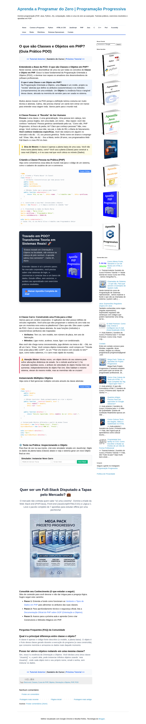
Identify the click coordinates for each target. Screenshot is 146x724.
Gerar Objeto (82, 462)
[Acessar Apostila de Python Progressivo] (111, 76)
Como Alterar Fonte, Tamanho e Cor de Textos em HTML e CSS (115, 265)
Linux (24, 32)
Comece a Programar (37, 27)
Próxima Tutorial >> (75, 672)
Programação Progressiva (107, 468)
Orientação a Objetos (62, 682)
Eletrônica (41, 32)
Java (88, 27)
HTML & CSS (61, 27)
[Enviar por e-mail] (26, 679)
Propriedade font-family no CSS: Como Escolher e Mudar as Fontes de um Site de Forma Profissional (112, 444)
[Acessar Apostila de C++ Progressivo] (111, 250)
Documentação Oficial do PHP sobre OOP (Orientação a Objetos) (53, 612)
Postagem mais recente (29, 699)
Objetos (52, 682)
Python (50, 27)
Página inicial (56, 699)
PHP (81, 27)
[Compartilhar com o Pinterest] (33, 679)
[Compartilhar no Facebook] (31, 679)
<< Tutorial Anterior (36, 59)
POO (76, 682)
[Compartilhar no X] (29, 679)
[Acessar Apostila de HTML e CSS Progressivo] (111, 159)
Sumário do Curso (55, 59)
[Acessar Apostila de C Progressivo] (111, 105)
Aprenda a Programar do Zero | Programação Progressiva (71, 9)
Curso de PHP (43, 682)
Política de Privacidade (106, 474)
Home (24, 27)
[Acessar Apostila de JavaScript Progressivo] (111, 187)
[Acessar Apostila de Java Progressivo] (111, 134)
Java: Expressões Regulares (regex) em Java (110, 305)
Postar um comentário (30, 694)
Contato (70, 32)
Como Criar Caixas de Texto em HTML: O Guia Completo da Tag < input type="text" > (116, 380)
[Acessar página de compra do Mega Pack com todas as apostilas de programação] (55, 577)
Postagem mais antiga (83, 699)
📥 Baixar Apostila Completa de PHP (41, 292)
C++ (99, 27)
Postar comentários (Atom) (36, 704)
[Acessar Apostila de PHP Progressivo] (111, 219)
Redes (32, 32)
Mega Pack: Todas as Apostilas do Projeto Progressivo (116, 361)
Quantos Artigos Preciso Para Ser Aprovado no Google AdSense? (115, 400)
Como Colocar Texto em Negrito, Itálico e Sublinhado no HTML (115, 421)
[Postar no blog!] (28, 679)
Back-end (27, 682)
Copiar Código (85, 171)
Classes (34, 682)
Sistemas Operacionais (56, 32)
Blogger (102, 719)
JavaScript (73, 27)
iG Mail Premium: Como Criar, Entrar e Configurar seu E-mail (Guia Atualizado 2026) (116, 327)
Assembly (114, 27)
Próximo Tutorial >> (75, 59)
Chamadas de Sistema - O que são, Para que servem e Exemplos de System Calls (116, 285)
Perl (106, 27)
